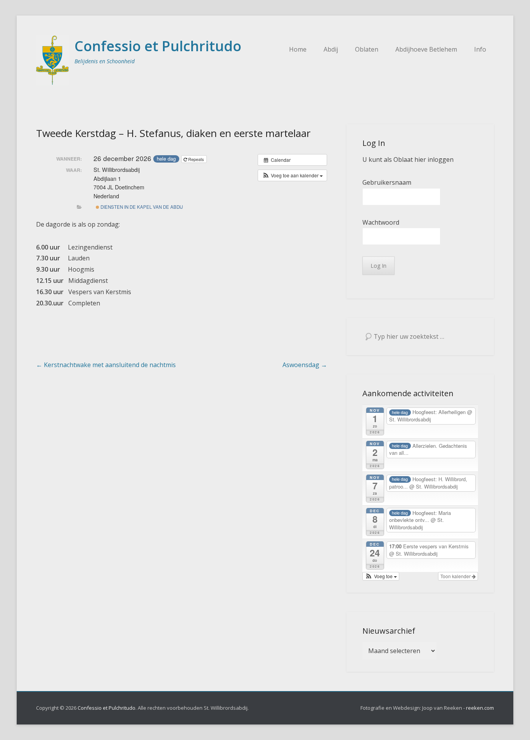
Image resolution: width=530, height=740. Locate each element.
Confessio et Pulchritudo (157, 45)
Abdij (331, 49)
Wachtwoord (380, 222)
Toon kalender (456, 576)
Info (480, 49)
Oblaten (366, 49)
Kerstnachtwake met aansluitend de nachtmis (106, 364)
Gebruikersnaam (386, 182)
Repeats (196, 159)
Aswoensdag (304, 364)
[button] (292, 175)
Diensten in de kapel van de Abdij (141, 207)
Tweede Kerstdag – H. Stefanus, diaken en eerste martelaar (173, 133)
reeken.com (480, 707)
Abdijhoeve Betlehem (426, 49)
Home (298, 49)
